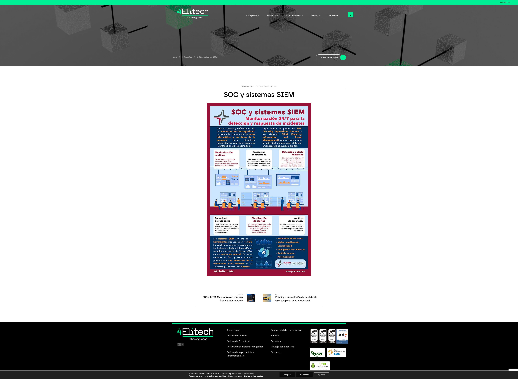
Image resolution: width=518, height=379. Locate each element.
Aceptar (287, 375)
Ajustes (321, 375)
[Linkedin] (178, 344)
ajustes (260, 376)
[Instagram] (182, 344)
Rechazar (304, 375)
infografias (247, 86)
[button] (350, 14)
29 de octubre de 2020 (266, 86)
